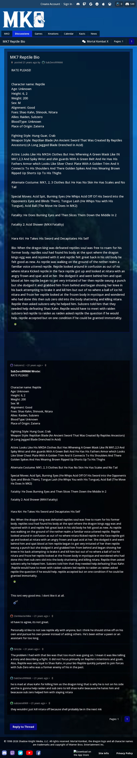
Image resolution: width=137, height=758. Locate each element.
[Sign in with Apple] (103, 4)
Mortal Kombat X (97, 41)
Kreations (53, 33)
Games (38, 33)
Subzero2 (19, 365)
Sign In (67, 4)
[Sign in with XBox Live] (109, 4)
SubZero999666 (54, 62)
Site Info (104, 753)
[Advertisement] (68, 347)
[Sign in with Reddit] (97, 4)
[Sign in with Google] (90, 4)
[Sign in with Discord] (78, 4)
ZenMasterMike (22, 616)
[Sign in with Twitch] (84, 4)
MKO (7, 33)
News (94, 33)
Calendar (69, 33)
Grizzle (18, 649)
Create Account (50, 4)
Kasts (82, 33)
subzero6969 (21, 703)
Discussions (22, 33)
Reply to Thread (23, 727)
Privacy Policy (124, 753)
